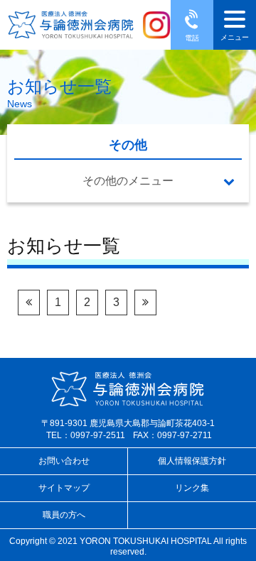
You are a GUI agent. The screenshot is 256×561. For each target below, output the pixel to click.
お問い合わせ (64, 461)
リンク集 (192, 488)
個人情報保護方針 (192, 461)
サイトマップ (64, 488)
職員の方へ (64, 515)
